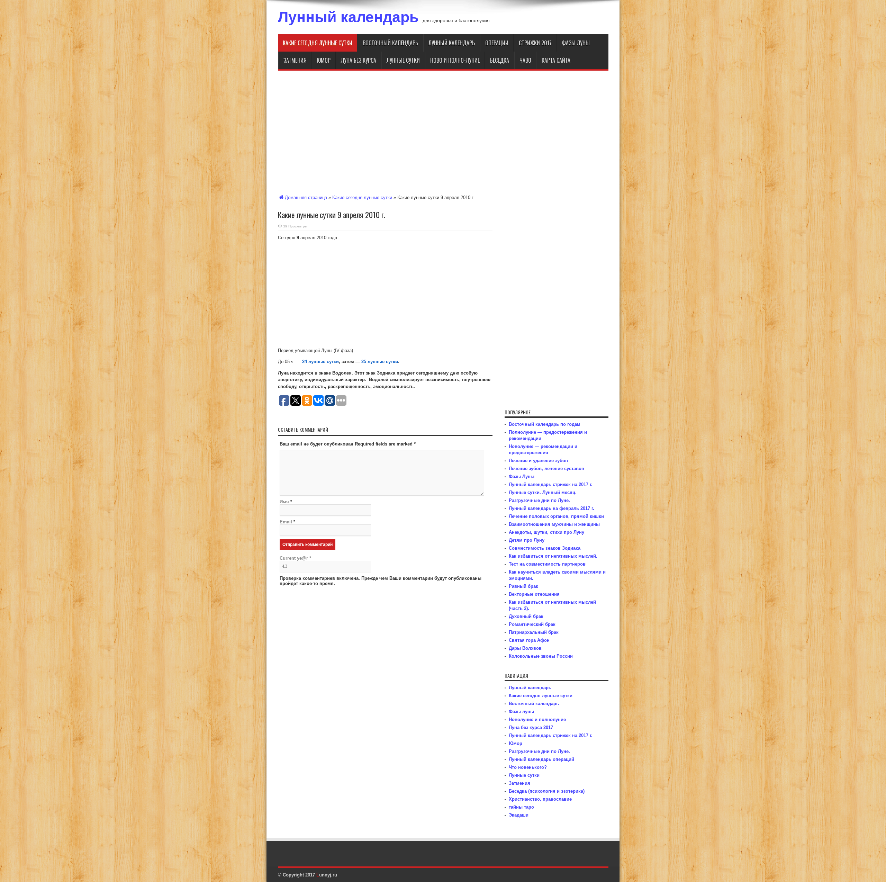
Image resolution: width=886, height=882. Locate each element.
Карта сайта (556, 60)
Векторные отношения (534, 594)
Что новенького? (528, 767)
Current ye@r (295, 558)
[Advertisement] (443, 131)
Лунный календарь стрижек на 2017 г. (551, 484)
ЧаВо (525, 60)
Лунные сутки (403, 60)
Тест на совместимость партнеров (547, 564)
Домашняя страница (306, 197)
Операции (496, 43)
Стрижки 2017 (535, 43)
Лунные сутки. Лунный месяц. (543, 492)
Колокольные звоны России (541, 656)
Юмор (324, 60)
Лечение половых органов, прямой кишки (556, 516)
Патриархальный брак (534, 632)
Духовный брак (526, 616)
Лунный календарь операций (541, 759)
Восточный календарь (390, 43)
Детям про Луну (526, 540)
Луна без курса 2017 (531, 727)
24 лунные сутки (320, 361)
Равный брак (523, 586)
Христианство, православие (540, 799)
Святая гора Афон (529, 640)
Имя (284, 501)
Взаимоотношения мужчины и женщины (554, 524)
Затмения (295, 60)
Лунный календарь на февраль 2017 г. (551, 508)
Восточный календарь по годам (544, 424)
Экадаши (518, 815)
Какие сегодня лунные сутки (317, 43)
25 (363, 361)
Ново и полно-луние (455, 60)
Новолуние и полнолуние (537, 719)
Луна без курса (358, 60)
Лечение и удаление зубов (538, 460)
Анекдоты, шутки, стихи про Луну (546, 532)
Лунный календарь (348, 17)
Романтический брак (532, 624)
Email (286, 521)
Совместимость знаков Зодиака (544, 548)
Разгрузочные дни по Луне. (539, 500)
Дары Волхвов (525, 648)
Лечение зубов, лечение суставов (546, 468)
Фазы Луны (521, 476)
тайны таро (521, 807)
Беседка (499, 60)
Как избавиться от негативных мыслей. (553, 556)
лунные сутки (382, 361)
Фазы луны (576, 43)
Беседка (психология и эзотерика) (547, 791)
